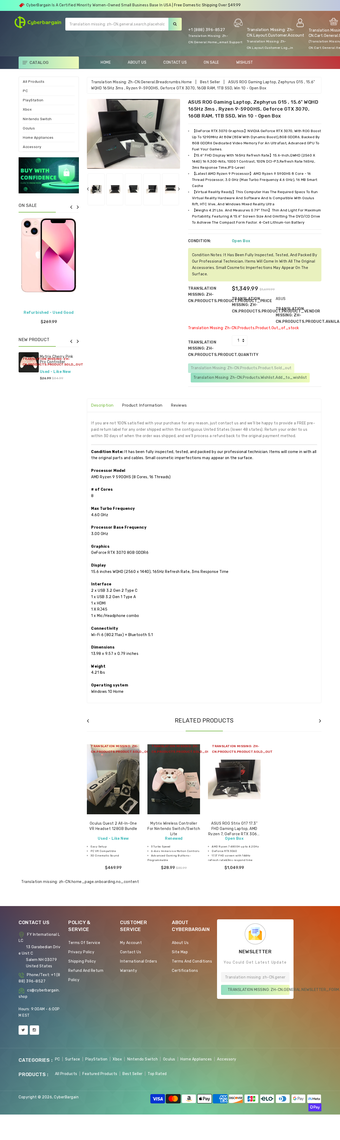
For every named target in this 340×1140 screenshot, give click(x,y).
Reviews (179, 405)
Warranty (128, 970)
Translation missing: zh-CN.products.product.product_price (210, 294)
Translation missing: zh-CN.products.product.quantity (210, 348)
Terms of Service (84, 943)
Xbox (27, 109)
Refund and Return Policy (86, 975)
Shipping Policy (82, 961)
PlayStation (33, 100)
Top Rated (157, 1074)
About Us (180, 943)
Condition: (199, 241)
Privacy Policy (81, 952)
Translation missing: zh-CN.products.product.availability (298, 315)
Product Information (142, 405)
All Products (33, 82)
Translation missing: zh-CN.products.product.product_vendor (254, 305)
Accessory (32, 147)
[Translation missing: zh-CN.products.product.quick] (126, 793)
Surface (72, 1059)
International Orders (138, 961)
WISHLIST (244, 62)
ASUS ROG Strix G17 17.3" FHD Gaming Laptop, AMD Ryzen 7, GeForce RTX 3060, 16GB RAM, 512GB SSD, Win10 (234, 833)
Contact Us (130, 952)
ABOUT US (137, 62)
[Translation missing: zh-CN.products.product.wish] (113, 793)
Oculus (29, 128)
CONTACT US (175, 62)
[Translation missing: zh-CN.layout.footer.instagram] (34, 1030)
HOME (106, 62)
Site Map (180, 952)
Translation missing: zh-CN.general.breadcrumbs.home (141, 82)
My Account (131, 943)
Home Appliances (38, 138)
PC (25, 91)
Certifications (185, 970)
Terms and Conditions (192, 961)
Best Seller (210, 82)
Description (102, 405)
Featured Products (99, 1074)
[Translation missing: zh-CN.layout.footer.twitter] (23, 1030)
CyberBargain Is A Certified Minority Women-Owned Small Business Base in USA (98, 5)
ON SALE (211, 62)
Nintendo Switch (37, 119)
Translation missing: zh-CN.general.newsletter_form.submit (259, 989)
